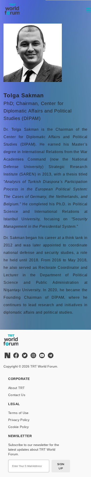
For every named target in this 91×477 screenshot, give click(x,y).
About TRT (16, 388)
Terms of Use (18, 413)
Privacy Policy (18, 420)
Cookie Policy (18, 427)
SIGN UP (60, 466)
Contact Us (16, 395)
